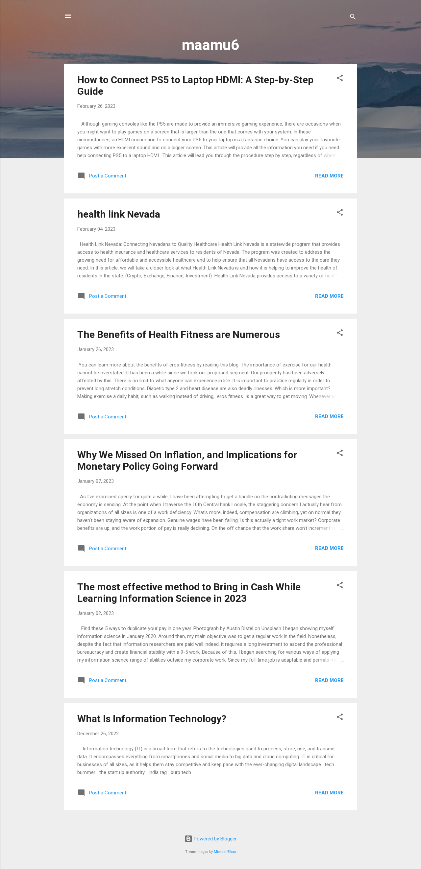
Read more (329, 176)
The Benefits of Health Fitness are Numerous (178, 334)
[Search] (353, 18)
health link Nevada (118, 214)
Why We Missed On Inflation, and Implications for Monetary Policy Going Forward (187, 460)
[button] (340, 79)
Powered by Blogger (214, 839)
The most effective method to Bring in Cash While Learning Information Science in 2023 (189, 592)
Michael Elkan (225, 852)
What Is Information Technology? (151, 718)
